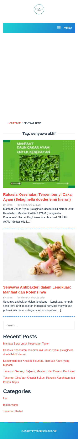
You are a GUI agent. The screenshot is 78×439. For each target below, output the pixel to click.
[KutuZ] (39, 9)
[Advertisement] (39, 76)
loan (5, 398)
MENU (67, 27)
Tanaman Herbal (13, 411)
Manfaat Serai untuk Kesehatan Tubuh (26, 343)
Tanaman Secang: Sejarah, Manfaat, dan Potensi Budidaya (38, 371)
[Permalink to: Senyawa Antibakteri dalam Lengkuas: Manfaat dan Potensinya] (39, 258)
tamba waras (11, 405)
